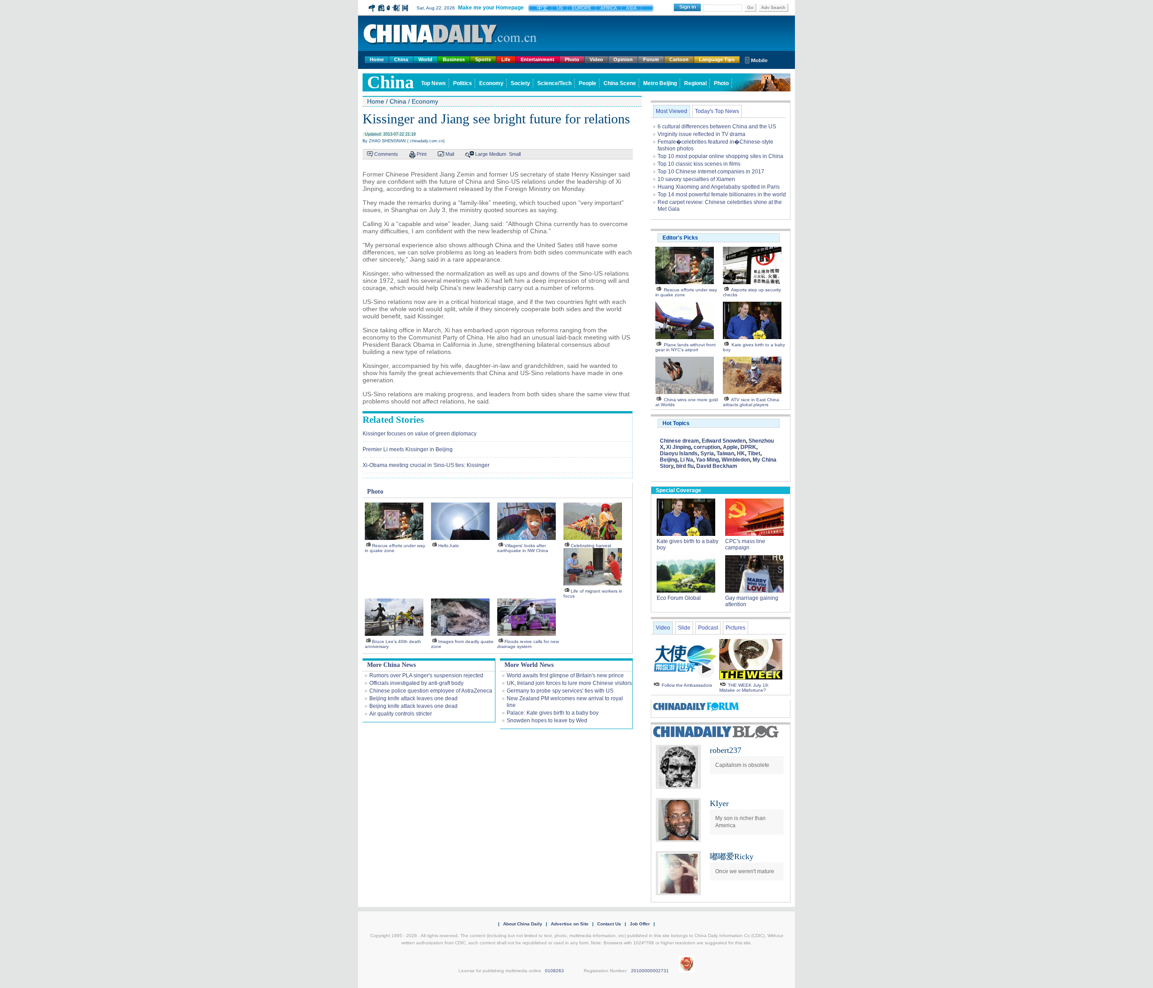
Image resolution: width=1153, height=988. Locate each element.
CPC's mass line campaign (745, 544)
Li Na (686, 460)
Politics (462, 83)
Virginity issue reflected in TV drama (701, 134)
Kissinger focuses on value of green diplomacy (420, 434)
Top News (433, 83)
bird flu (685, 466)
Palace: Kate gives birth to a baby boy (553, 713)
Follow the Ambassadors (687, 685)
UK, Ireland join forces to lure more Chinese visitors (569, 683)
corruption (707, 447)
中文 (542, 8)
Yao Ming (707, 460)
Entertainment (537, 59)
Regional (695, 83)
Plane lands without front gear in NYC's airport (685, 347)
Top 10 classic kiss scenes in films (699, 164)
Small (515, 154)
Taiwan (725, 453)
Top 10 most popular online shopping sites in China (720, 156)
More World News (529, 665)
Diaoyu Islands (679, 453)
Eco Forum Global (679, 598)
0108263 (554, 970)
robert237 (725, 750)
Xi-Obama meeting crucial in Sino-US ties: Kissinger (426, 465)
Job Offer (640, 923)
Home (377, 59)
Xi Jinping (678, 447)
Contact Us (609, 923)
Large (481, 154)
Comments (386, 154)
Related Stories (393, 419)
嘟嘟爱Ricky (732, 856)
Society (520, 83)
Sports (483, 59)
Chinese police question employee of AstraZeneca (430, 691)
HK (741, 453)
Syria (707, 453)
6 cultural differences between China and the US (717, 126)
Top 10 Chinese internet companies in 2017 (711, 171)
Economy (491, 83)
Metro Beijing (660, 83)
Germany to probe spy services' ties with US (560, 691)
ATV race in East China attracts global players (751, 402)
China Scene (620, 83)
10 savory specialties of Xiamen (696, 179)
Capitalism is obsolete (742, 765)
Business (454, 59)
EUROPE (581, 7)
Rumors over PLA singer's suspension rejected (426, 675)
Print (422, 154)
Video (596, 59)
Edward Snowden (724, 441)
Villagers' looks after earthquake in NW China (522, 548)
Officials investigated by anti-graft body (416, 683)
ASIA (631, 7)
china (390, 82)
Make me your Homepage (491, 8)
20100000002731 (650, 970)
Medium (497, 154)
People (587, 83)
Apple (730, 447)
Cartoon (679, 59)
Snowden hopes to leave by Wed (547, 720)
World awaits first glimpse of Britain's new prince (565, 675)
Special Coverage (678, 490)
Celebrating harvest (591, 545)
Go (750, 7)
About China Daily (522, 923)
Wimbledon (736, 460)
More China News (391, 665)
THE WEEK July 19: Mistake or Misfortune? (744, 688)
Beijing (668, 460)
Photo (572, 59)
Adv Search (773, 7)
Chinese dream (679, 441)
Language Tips (717, 59)
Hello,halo (448, 545)
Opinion (623, 59)
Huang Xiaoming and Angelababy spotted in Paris (719, 187)
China (401, 59)
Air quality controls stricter (400, 714)
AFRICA (608, 7)
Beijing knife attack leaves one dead (413, 698)
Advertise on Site (570, 923)
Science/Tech (554, 83)
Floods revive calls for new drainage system (528, 644)
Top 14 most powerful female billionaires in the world (722, 194)
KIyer (719, 803)
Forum (651, 59)
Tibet (754, 453)
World (425, 59)
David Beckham (716, 466)
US (560, 7)
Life (505, 59)
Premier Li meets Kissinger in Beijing (408, 449)
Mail (449, 154)
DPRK (748, 447)
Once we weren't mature (744, 871)
